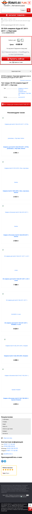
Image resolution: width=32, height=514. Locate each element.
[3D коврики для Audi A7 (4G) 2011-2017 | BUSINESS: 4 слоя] (16, 307)
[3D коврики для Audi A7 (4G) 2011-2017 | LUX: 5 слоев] (16, 263)
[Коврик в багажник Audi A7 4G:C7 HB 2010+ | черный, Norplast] (16, 382)
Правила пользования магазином (17, 495)
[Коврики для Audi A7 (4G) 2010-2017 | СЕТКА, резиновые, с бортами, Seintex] (16, 131)
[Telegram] (5, 461)
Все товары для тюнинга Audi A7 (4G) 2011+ (16, 104)
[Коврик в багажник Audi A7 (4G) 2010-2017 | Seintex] (16, 219)
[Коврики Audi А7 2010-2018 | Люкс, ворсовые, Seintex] (16, 175)
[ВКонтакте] (2, 461)
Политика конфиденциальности (13, 496)
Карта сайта (5, 495)
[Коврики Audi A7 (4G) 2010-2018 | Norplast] (16, 346)
